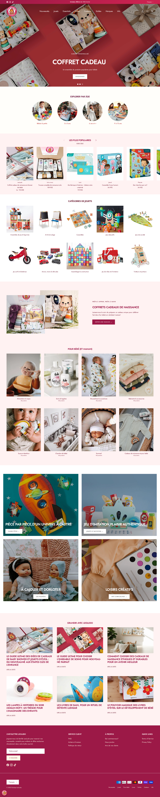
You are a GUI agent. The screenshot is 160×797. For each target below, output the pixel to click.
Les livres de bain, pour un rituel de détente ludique (79, 706)
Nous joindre (109, 742)
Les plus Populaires (80, 140)
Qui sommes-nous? (111, 738)
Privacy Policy (146, 742)
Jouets (56, 11)
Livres (77, 11)
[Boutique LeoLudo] (12, 11)
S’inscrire (13, 758)
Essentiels (67, 11)
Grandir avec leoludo (80, 623)
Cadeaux (87, 11)
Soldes (98, 11)
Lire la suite (11, 669)
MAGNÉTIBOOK (83, 2)
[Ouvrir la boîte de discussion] (4, 792)
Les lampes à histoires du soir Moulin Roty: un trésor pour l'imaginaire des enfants (25, 708)
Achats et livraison (74, 742)
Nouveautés (44, 11)
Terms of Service (147, 738)
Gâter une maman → (103, 322)
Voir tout (79, 143)
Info (118, 11)
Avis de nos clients (111, 745)
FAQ (69, 738)
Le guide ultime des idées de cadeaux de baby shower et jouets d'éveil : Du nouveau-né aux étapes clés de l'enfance (29, 660)
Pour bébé (126, 787)
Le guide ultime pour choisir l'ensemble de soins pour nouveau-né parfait (78, 659)
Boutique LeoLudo (16, 788)
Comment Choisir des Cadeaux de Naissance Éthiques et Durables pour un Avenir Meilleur (128, 659)
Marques (109, 11)
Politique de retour (74, 745)
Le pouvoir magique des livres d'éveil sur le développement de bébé (130, 706)
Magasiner (80, 60)
